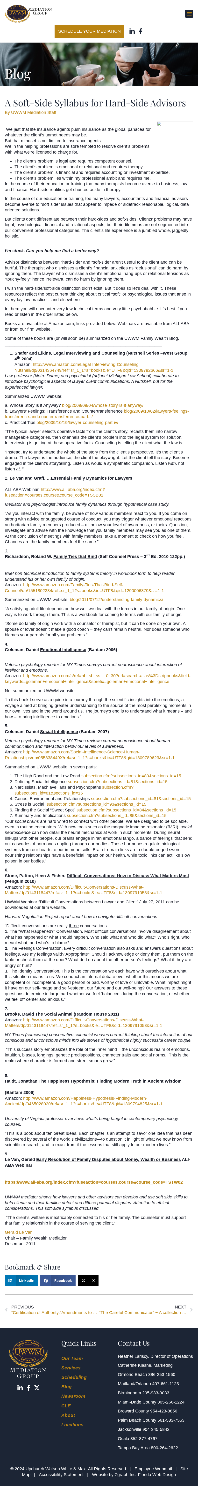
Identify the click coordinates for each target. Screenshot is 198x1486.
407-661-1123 (165, 1383)
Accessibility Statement (61, 1474)
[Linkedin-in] (132, 31)
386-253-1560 (161, 1374)
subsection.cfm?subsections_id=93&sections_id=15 (96, 804)
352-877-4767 (143, 1438)
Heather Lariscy (133, 1356)
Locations (72, 1424)
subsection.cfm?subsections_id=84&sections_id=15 (126, 810)
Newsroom (73, 1396)
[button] (189, 14)
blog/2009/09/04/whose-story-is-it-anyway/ (102, 405)
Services (71, 1367)
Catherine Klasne (134, 1365)
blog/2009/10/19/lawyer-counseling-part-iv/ (77, 422)
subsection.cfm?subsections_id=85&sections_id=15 (117, 815)
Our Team (72, 1358)
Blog (66, 1386)
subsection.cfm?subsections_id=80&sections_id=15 (131, 775)
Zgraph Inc (125, 1474)
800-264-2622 (164, 1447)
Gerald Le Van (19, 1232)
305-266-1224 (170, 1402)
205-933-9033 (155, 1392)
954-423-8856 (163, 1411)
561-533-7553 (170, 1420)
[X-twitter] (37, 1388)
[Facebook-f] (141, 31)
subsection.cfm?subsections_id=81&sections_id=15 (118, 781)
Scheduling (74, 1377)
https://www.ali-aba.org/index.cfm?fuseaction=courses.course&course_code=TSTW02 (94, 1182)
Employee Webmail (153, 1468)
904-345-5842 (156, 1429)
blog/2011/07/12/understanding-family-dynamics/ (116, 599)
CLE (66, 1405)
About (68, 1415)
